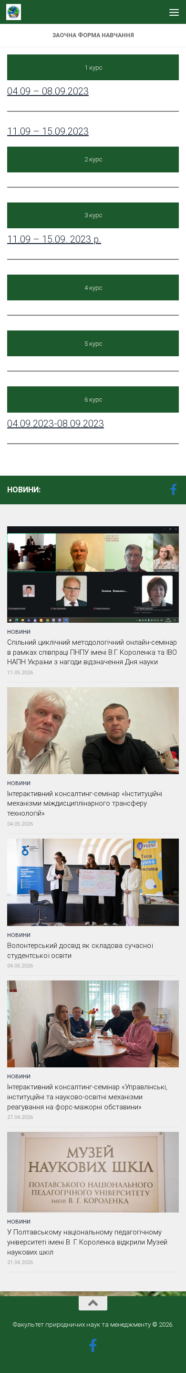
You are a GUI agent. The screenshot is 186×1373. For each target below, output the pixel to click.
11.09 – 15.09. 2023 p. (54, 239)
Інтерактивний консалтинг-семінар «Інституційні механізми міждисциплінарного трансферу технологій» (84, 803)
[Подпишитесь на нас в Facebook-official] (173, 489)
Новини (19, 631)
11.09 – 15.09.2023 (48, 131)
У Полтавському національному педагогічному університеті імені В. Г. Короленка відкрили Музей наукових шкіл (87, 1242)
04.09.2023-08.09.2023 (55, 423)
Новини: (24, 489)
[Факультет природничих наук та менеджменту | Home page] (16, 12)
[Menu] (174, 12)
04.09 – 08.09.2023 (48, 91)
